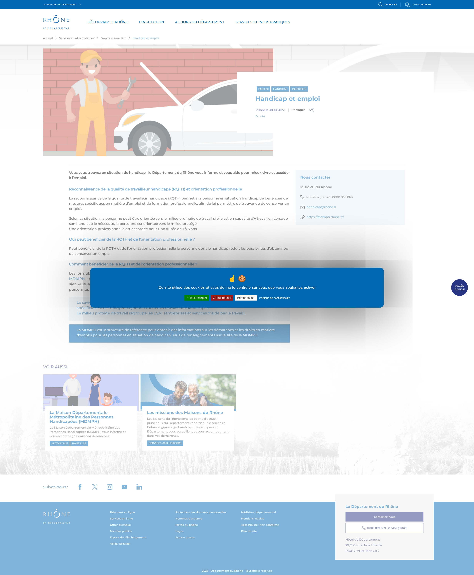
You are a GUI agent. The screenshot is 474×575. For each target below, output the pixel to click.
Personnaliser (246, 297)
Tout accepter (198, 297)
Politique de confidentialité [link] (274, 297)
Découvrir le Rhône (108, 22)
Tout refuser (223, 297)
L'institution (151, 22)
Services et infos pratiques (263, 22)
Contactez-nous (422, 4)
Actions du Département (199, 22)
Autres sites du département (60, 4)
